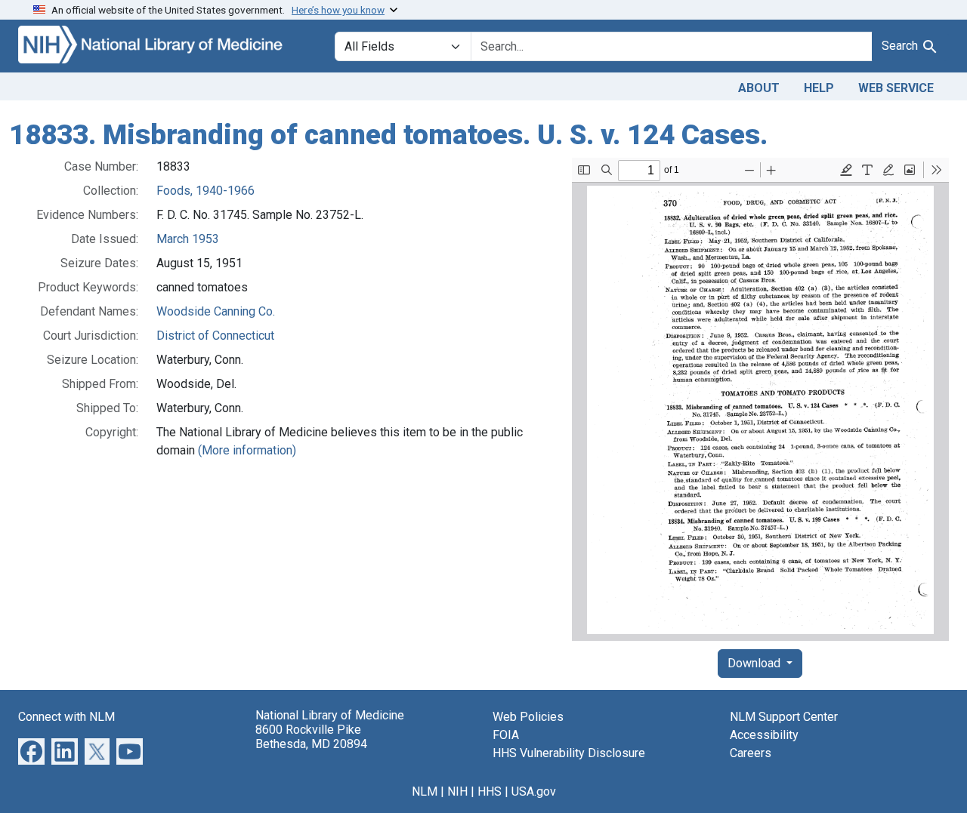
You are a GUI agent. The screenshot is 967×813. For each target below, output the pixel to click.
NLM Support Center (784, 717)
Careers (750, 753)
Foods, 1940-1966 (205, 190)
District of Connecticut (215, 335)
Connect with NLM (66, 717)
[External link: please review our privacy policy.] (31, 750)
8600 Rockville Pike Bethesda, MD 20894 (311, 736)
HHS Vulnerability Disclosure (569, 753)
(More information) (247, 450)
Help (819, 88)
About (759, 88)
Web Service (896, 88)
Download (755, 663)
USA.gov (533, 791)
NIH (457, 791)
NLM (424, 791)
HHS (489, 791)
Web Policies (528, 717)
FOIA (506, 735)
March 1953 (187, 239)
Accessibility (764, 735)
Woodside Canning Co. (215, 311)
